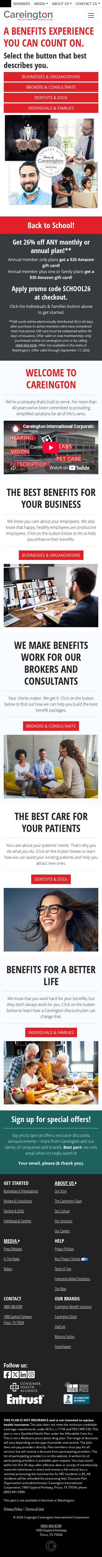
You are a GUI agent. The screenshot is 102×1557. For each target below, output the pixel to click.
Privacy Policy (13, 1509)
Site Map (60, 1288)
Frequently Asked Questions (72, 1278)
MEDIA (11, 1240)
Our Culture (62, 1211)
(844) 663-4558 (26, 345)
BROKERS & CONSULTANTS (51, 726)
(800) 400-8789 (13, 1306)
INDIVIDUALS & (51, 108)
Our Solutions (63, 1220)
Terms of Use (63, 1268)
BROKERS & (51, 87)
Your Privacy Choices (68, 1258)
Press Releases (13, 1248)
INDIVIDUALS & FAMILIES (51, 1032)
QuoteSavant (63, 1346)
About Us (60, 3)
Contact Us (86, 3)
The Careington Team (68, 1201)
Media (39, 3)
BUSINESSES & (51, 76)
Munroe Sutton (65, 1336)
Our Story (61, 1191)
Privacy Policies (64, 1248)
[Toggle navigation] (91, 15)
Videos (8, 1268)
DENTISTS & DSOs (51, 879)
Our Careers (62, 1230)
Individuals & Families (17, 1220)
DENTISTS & (51, 97)
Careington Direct (66, 1316)
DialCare (60, 1326)
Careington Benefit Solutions (73, 1306)
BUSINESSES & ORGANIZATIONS (51, 555)
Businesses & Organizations (21, 1191)
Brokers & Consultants (18, 1201)
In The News (12, 1258)
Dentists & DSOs (14, 1211)
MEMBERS (21, 3)
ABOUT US (65, 1183)
